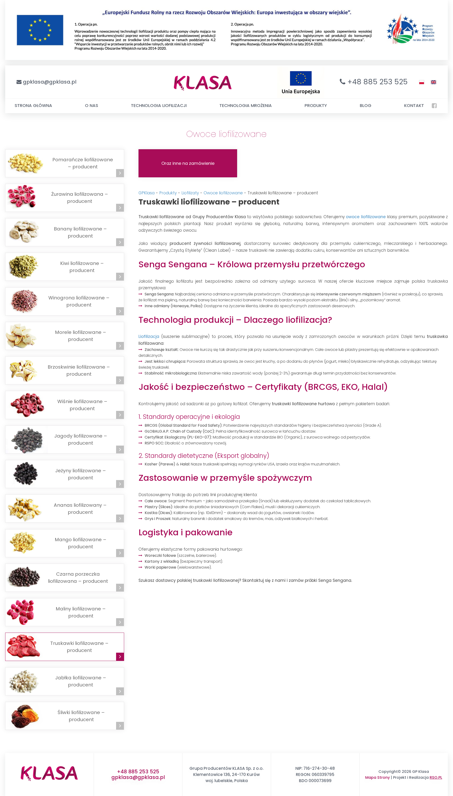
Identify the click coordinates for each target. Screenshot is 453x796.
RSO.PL (436, 777)
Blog (365, 105)
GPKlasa (146, 193)
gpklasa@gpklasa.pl (49, 81)
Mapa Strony (377, 777)
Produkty (316, 105)
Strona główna (33, 105)
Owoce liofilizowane (223, 193)
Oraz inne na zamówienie (187, 163)
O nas (91, 105)
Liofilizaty (190, 193)
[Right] (120, 173)
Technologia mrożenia (245, 105)
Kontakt (414, 105)
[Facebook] (434, 106)
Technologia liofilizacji (159, 105)
